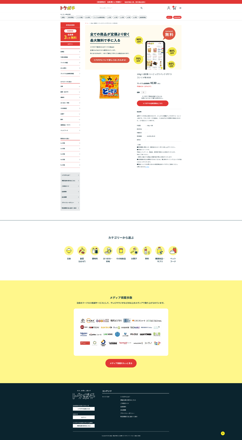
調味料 (62, 97)
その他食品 (64, 108)
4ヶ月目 (128, 17)
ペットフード (64, 130)
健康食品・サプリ (65, 125)
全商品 (63, 17)
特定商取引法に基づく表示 (69, 208)
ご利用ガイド (65, 186)
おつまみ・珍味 (65, 103)
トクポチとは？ (66, 175)
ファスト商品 (79, 17)
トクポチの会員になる (84, 409)
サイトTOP (105, 397)
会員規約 (64, 191)
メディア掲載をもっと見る (121, 363)
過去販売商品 (143, 17)
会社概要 (64, 197)
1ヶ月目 (109, 17)
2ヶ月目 (116, 17)
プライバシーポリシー (68, 202)
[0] (174, 9)
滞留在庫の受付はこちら (68, 181)
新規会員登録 (177, 17)
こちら (147, 167)
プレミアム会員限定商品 (99, 17)
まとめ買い (88, 17)
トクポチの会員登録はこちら (152, 103)
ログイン (169, 17)
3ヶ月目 (122, 17)
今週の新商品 (70, 17)
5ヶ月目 (135, 17)
